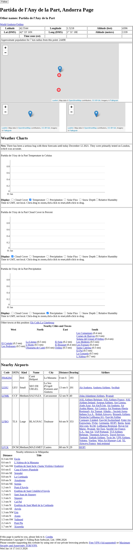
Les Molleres (83, 341)
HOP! (113, 423)
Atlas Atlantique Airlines (91, 395)
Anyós (17, 508)
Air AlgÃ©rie (99, 405)
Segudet (18, 473)
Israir (127, 423)
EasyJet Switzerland (109, 420)
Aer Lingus (120, 402)
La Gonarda (82, 353)
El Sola (58, 341)
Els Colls (35, 322)
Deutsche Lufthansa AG (91, 417)
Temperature (38, 199)
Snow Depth (88, 199)
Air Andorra (85, 387)
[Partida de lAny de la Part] (60, 69)
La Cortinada (21, 476)
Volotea (83, 440)
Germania (104, 423)
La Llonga (31, 341)
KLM (93, 426)
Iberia (121, 423)
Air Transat (96, 411)
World (3, 24)
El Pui (79, 350)
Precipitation (56, 199)
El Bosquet (60, 344)
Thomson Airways (98, 434)
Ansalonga (19, 480)
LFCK (5, 447)
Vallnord (18, 519)
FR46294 (7, 377)
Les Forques (82, 344)
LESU (5, 387)
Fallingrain (114, 100)
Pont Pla (18, 523)
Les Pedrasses (8, 346)
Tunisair (83, 437)
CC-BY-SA (96, 100)
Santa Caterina (83, 347)
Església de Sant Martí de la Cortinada (33, 505)
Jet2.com (83, 426)
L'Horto (30, 344)
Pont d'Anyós (21, 487)
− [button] (5, 53)
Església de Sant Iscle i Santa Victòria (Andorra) (39, 466)
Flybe (95, 423)
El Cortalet (6, 343)
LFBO (5, 421)
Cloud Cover (21, 199)
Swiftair (115, 387)
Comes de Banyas (85, 336)
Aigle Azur (85, 405)
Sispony (18, 498)
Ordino (20, 24)
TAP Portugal (101, 431)
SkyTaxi (100, 428)
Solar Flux (72, 199)
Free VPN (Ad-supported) (102, 542)
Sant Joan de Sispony (25, 494)
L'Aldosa (81, 356)
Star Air (89, 431)
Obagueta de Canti (35, 347)
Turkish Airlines (97, 437)
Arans (17, 516)
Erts (16, 512)
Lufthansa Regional (107, 426)
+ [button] (5, 48)
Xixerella (19, 526)
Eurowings (85, 423)
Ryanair (110, 395)
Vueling (92, 440)
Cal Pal (18, 501)
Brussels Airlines (121, 414)
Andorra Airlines (101, 387)
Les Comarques (84, 333)
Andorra (11, 24)
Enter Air (125, 420)
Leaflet (55, 100)
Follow (4, 1)
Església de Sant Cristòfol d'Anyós (32, 491)
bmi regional (103, 443)
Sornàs (17, 483)
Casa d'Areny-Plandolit (26, 469)
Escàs (17, 459)
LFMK (5, 395)
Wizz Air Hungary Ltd (109, 440)
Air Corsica (101, 408)
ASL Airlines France (113, 399)
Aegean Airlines (104, 402)
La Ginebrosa (47, 322)
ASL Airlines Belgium (90, 399)
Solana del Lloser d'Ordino (90, 339)
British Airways (103, 414)
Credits (49, 536)
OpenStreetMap (75, 100)
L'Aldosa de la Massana (26, 462)
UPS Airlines (123, 437)
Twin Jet (110, 437)
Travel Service (117, 434)
